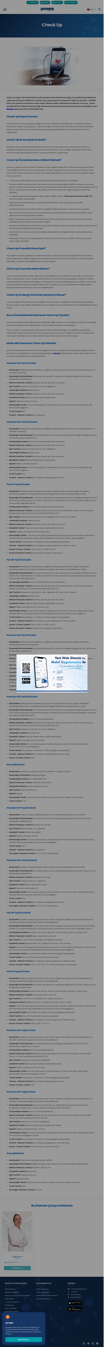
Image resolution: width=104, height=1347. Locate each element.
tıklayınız (8, 1334)
